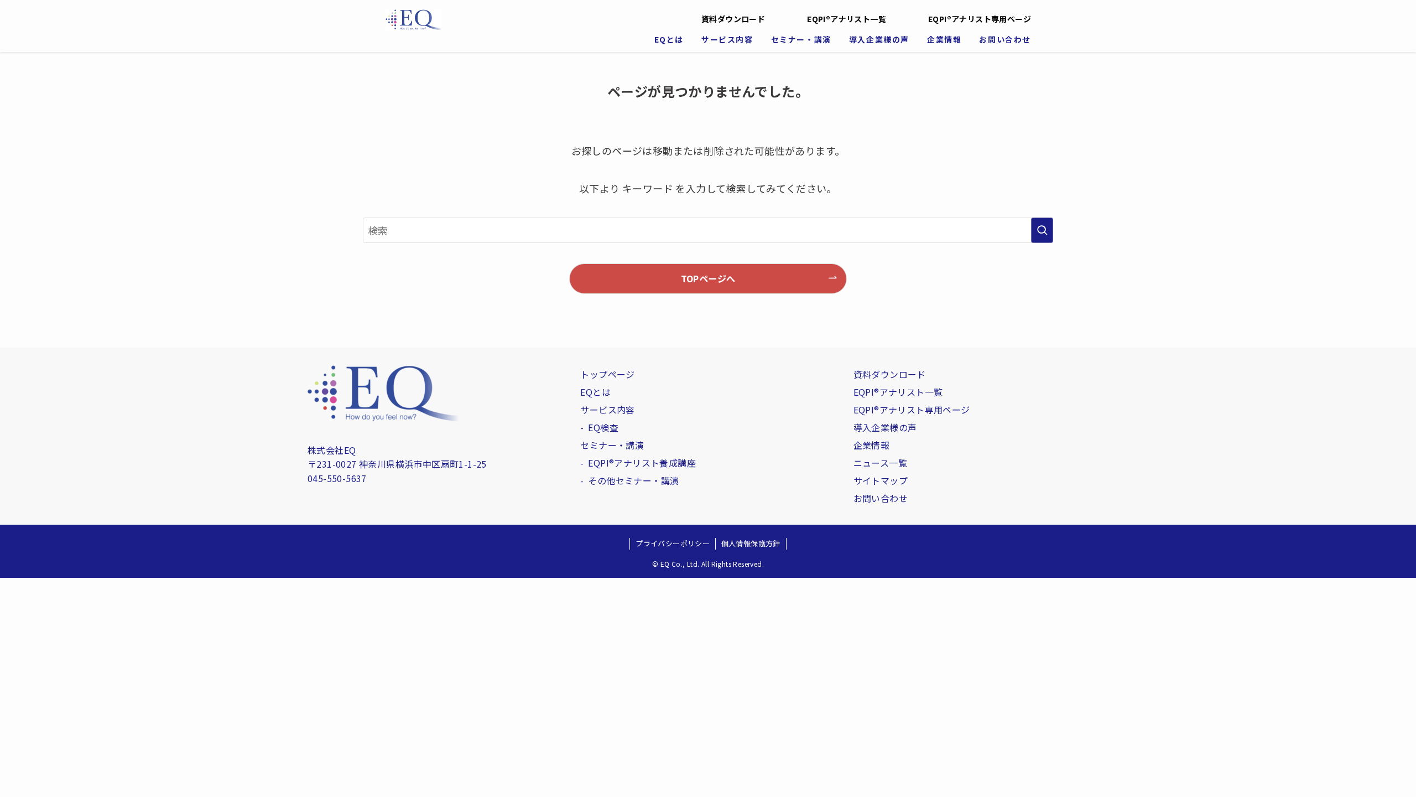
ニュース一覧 (880, 462)
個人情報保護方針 (750, 543)
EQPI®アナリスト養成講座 (642, 462)
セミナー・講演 (612, 445)
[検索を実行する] (1042, 230)
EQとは (595, 391)
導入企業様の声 (885, 427)
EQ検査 (603, 427)
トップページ (607, 374)
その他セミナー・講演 (633, 480)
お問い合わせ (880, 498)
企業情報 (871, 445)
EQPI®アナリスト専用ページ (979, 18)
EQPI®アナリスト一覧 (846, 18)
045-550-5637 (337, 478)
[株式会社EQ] (526, 20)
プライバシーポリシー (673, 543)
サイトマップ (880, 480)
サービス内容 (607, 409)
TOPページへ (708, 278)
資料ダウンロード (733, 18)
